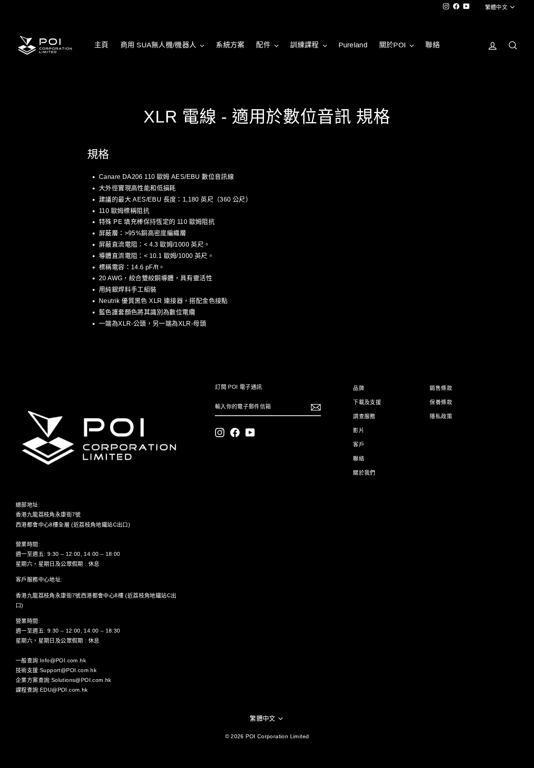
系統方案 (230, 45)
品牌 (358, 388)
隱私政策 (441, 416)
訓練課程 (305, 45)
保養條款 (441, 402)
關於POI (393, 45)
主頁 (101, 45)
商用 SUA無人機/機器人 (159, 45)
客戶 (358, 444)
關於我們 (364, 473)
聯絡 (432, 45)
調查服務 (364, 416)
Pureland (353, 45)
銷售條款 (441, 388)
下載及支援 (367, 402)
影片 (358, 430)
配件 (264, 45)
